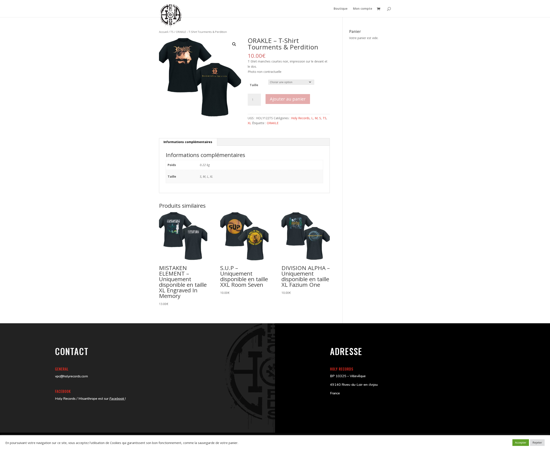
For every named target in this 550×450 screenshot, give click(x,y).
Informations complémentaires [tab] (187, 142)
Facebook (117, 398)
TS (172, 32)
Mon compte (362, 9)
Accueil (163, 32)
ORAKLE (272, 123)
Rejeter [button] (537, 442)
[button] (234, 44)
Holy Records (300, 118)
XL (249, 123)
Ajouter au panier (288, 99)
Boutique (340, 9)
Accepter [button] (520, 442)
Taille (254, 85)
